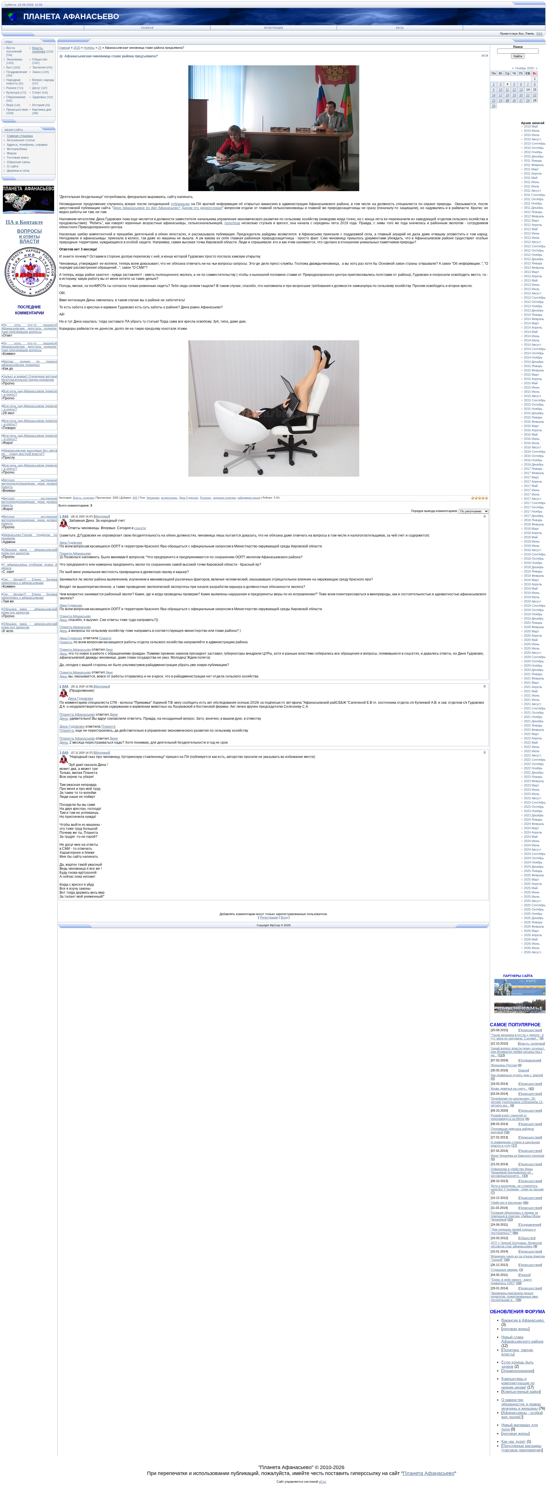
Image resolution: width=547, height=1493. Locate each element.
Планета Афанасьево (75, 553)
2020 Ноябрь (533, 665)
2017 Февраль (534, 473)
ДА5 (134, 497)
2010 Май (531, 126)
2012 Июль (532, 237)
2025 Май (531, 888)
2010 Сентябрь (535, 143)
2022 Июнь (532, 746)
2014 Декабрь (534, 361)
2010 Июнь (532, 130)
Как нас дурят (513, 1441)
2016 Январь (533, 417)
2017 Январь (533, 468)
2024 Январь (533, 819)
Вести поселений (14, 49)
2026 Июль (532, 948)
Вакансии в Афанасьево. (523, 1320)
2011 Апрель (533, 173)
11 (507, 89)
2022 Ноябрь (533, 768)
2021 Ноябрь (533, 717)
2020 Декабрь (534, 669)
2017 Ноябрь (533, 511)
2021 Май (531, 691)
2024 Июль (532, 845)
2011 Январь (533, 160)
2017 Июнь (532, 490)
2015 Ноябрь (533, 408)
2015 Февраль (534, 370)
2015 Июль (532, 391)
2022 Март (531, 734)
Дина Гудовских (188, 497)
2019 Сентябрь (535, 605)
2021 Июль (532, 699)
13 (521, 89)
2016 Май (531, 434)
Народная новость (13, 81)
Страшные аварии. (504, 1269)
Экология (39, 67)
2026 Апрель (533, 935)
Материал (102, 516)
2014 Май (531, 331)
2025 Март (531, 879)
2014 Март (531, 323)
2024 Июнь (532, 841)
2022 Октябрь (534, 764)
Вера (9, 105)
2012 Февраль (534, 216)
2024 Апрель (533, 832)
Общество (39, 59)
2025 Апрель (533, 883)
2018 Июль (532, 545)
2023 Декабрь (534, 815)
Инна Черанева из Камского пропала (517, 1155)
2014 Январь (533, 314)
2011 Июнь (531, 182)
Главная (147, 28)
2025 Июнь (532, 892)
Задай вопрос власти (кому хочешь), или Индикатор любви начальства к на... (518, 1052)
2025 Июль (532, 896)
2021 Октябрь (534, 712)
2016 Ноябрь (533, 460)
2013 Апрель (533, 276)
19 (514, 95)
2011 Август (532, 190)
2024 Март (531, 828)
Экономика (14, 59)
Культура (12, 92)
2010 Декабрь (534, 156)
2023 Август (532, 798)
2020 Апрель (533, 635)
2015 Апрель (533, 379)
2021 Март (531, 682)
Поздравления (16, 72)
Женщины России (504, 1065)
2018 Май (531, 537)
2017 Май (531, 485)
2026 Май (531, 939)
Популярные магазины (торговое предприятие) (521, 1448)
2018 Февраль (534, 524)
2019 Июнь (532, 592)
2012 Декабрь (534, 259)
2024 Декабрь (534, 866)
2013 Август (532, 293)
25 (99, 47)
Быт (9, 67)
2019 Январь (533, 571)
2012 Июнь (532, 233)
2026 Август (532, 952)
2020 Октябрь (534, 661)
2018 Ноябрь (533, 563)
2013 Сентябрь (535, 297)
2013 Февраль (534, 267)
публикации (180, 204)
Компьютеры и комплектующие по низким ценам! (517, 1383)
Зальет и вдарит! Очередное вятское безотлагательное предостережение (29, 378)
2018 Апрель (533, 533)
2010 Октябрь (534, 147)
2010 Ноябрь (533, 152)
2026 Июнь (532, 943)
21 (528, 95)
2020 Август (532, 652)
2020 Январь (533, 622)
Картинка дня (41, 109)
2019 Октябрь (534, 610)
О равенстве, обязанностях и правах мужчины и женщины (521, 1404)
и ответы (29, 236)
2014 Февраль (534, 319)
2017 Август (532, 498)
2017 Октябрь (534, 507)
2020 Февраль (534, 627)
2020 (77, 47)
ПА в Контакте (24, 222)
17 (500, 95)
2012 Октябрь (534, 250)
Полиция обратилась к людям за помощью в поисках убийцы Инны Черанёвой (515, 1216)
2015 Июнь (532, 387)
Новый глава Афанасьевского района (522, 1339)
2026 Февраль (534, 926)
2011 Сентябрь (534, 195)
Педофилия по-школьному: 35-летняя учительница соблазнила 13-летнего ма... (517, 1102)
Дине (109, 649)
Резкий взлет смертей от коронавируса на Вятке (509, 1117)
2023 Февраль (534, 781)
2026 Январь (533, 922)
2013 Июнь (532, 284)
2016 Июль (532, 443)
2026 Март (531, 930)
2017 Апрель (533, 481)
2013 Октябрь (534, 302)
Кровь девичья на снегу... (509, 1088)
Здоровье (39, 97)
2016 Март (531, 426)
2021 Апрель (533, 687)
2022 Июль (532, 751)
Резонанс (205, 497)
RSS (539, 33)
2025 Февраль (534, 875)
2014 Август (532, 344)
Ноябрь (89, 47)
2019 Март (531, 580)
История (38, 105)
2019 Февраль (534, 575)
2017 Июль (532, 494)
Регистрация (273, 28)
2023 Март (531, 785)
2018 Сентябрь (535, 554)
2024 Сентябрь (535, 853)
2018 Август (532, 550)
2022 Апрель (533, 738)
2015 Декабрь (534, 413)
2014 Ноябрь (533, 357)
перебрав (232, 223)
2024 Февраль (534, 824)
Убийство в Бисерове (506, 1202)
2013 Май (531, 280)
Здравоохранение (518, 1371)
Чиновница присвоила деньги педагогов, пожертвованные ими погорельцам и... (514, 1296)
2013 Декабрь (534, 310)
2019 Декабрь (534, 618)
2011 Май (530, 177)
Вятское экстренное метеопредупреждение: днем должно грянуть (29, 483)
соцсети (140, 528)
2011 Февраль (534, 165)
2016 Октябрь (534, 456)
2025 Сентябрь (535, 905)
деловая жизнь (515, 1329)
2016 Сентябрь (535, 451)
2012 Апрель (533, 224)
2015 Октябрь (534, 404)
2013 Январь (533, 263)
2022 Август (532, 755)
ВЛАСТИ (29, 241)
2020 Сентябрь (535, 657)
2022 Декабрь (534, 772)
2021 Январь (533, 674)
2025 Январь (533, 871)
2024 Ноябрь (533, 862)
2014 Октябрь (534, 353)
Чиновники (152, 497)
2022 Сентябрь (535, 759)
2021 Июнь (532, 695)
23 (493, 100)
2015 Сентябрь (535, 400)
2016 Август (532, 447)
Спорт (36, 92)
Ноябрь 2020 (524, 68)
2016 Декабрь (534, 464)
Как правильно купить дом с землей (517, 1075)
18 (507, 95)
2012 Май (531, 229)
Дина (63, 620)
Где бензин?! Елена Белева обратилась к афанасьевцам (29, 581)
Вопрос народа (43, 80)
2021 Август (532, 704)
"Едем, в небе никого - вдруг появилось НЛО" (511, 1281)
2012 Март (531, 220)
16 (493, 95)
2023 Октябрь (534, 806)
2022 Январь (533, 725)
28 (528, 100)
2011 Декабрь (533, 207)
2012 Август (532, 242)
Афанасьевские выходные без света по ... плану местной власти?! (29, 452)
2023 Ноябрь (533, 811)
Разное (11, 88)
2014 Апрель (533, 327)
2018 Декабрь (534, 567)
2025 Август (532, 901)
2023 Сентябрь (535, 802)
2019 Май (531, 588)
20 (521, 95)
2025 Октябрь (534, 909)
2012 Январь (533, 212)
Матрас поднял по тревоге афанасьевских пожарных (29, 363)
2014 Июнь (532, 336)
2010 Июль (532, 135)
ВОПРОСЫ (29, 231)
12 (514, 89)
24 (500, 100)
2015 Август (532, 396)
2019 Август (532, 601)
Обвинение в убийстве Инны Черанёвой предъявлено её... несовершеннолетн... (512, 1172)
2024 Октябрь (534, 858)
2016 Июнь (532, 438)
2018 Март (531, 528)
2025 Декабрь (534, 918)
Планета (66, 642)
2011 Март (531, 169)
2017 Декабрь (534, 515)
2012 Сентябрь (535, 246)
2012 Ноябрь (533, 254)
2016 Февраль (534, 421)
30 (493, 106)
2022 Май (531, 742)
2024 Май (531, 836)
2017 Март (531, 477)
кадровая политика (224, 497)
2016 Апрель (533, 430)
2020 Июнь (532, 644)
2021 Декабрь (534, 721)
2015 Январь (533, 366)
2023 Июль (532, 794)
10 (500, 89)
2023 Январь (533, 776)
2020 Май (531, 640)
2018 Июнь (532, 541)
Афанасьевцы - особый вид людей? (522, 1415)
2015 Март (531, 374)
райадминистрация (249, 497)
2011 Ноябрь (533, 203)
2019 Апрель (533, 584)
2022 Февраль (534, 729)
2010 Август (532, 139)
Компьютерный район (521, 1391)
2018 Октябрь (534, 558)
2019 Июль (532, 597)
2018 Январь (533, 520)
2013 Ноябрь (533, 306)
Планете (105, 638)
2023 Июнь (532, 789)
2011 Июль (531, 186)
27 (521, 100)
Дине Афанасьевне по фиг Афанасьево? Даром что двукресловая (167, 208)
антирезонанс (169, 497)
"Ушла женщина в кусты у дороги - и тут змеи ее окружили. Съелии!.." (517, 1036)
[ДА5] (68, 520)
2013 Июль (532, 289)
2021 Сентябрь (535, 708)
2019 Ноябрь (533, 614)
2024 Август (532, 849)
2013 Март (531, 272)
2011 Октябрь (534, 199)
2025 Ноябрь (533, 913)
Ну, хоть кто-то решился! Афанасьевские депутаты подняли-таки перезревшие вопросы (29, 328)
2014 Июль (532, 340)
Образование (16, 97)
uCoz (322, 1481)
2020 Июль (532, 648)
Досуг (36, 88)
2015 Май (531, 383)
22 (534, 95)
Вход (399, 28)
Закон (36, 72)
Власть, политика (38, 49)
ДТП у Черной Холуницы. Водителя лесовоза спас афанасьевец (516, 1244)
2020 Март (531, 631)
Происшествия (17, 109)
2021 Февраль (534, 678)
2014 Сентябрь (535, 349)
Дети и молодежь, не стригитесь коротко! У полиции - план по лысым (517, 1187)
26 (514, 100)
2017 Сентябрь (535, 503)
